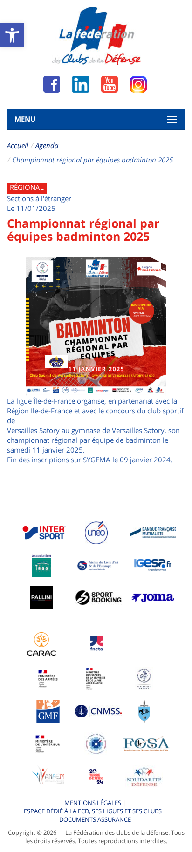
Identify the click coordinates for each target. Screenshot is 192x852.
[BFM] (153, 531)
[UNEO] (96, 531)
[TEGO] (41, 564)
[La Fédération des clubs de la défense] (96, 36)
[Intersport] (44, 531)
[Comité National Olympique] (144, 678)
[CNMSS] (98, 710)
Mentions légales (92, 802)
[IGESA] (153, 564)
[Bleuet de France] (96, 743)
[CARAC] (41, 643)
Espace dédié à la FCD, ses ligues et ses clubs (93, 811)
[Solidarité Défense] (144, 775)
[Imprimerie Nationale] (98, 564)
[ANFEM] (48, 775)
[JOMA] (153, 597)
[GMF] (48, 710)
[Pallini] (41, 597)
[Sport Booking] (98, 597)
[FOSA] (146, 743)
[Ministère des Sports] (96, 678)
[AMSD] (144, 710)
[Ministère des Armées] (48, 678)
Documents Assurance (95, 819)
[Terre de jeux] (96, 775)
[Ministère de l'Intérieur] (48, 743)
